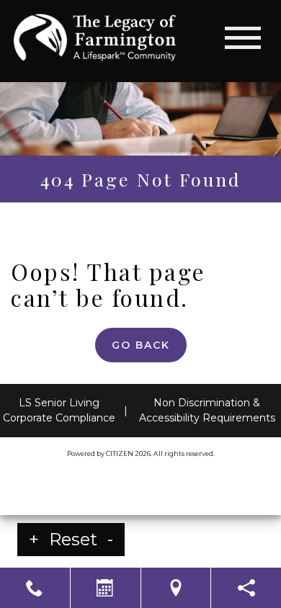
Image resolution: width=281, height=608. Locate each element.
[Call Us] (35, 588)
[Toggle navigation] (242, 38)
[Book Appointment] (105, 588)
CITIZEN (119, 453)
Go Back (141, 345)
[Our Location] (176, 588)
